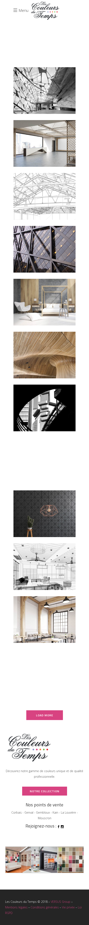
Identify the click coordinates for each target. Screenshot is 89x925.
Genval (28, 812)
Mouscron (44, 818)
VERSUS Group (60, 902)
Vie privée (68, 907)
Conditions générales (45, 907)
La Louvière (68, 812)
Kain (55, 812)
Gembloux (43, 812)
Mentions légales (16, 907)
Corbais (16, 812)
